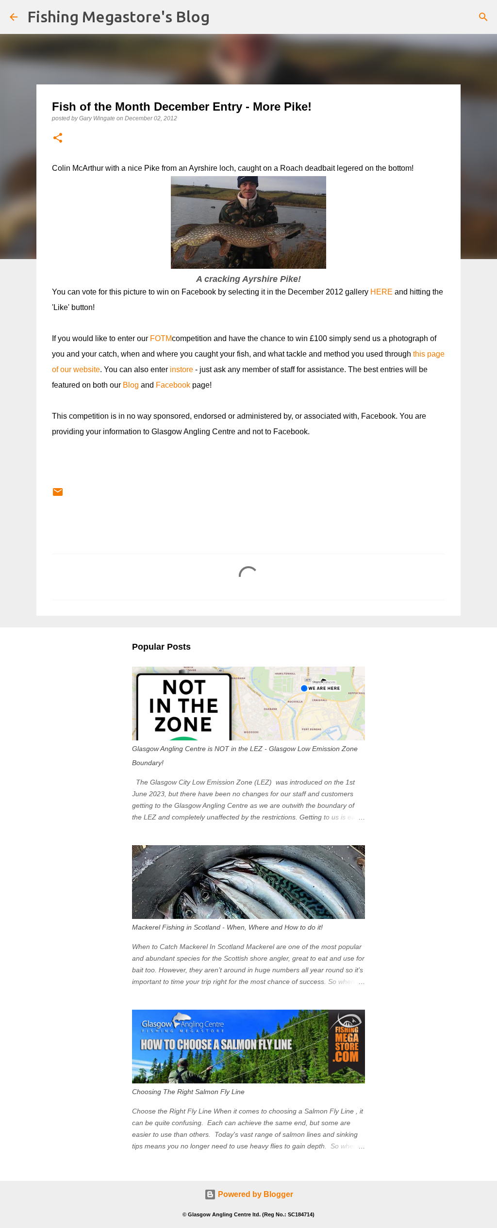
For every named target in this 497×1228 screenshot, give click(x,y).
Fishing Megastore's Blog (118, 16)
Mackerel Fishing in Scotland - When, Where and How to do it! (227, 927)
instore (181, 369)
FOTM (161, 338)
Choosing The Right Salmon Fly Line (188, 1092)
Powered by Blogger (254, 1194)
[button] (58, 138)
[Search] (483, 17)
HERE (381, 292)
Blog (131, 385)
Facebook (173, 385)
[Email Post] (58, 495)
